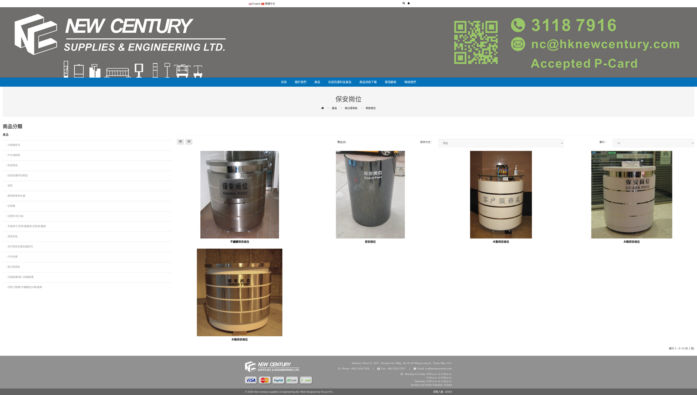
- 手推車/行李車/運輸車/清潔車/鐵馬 (25, 226)
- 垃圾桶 (9, 205)
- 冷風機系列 (12, 144)
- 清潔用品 (11, 236)
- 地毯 (8, 185)
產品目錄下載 (368, 82)
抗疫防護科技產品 (339, 82)
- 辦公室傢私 (12, 266)
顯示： (603, 142)
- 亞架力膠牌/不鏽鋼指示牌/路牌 (23, 287)
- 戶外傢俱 (11, 256)
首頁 (284, 82)
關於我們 (300, 82)
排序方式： (426, 142)
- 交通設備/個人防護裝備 (19, 276)
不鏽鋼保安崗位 (239, 241)
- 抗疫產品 (11, 165)
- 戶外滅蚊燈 (12, 155)
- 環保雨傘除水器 (14, 195)
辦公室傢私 (351, 108)
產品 (317, 82)
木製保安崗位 (501, 241)
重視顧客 (390, 82)
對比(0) (341, 142)
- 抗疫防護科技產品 (16, 175)
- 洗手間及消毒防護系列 (18, 246)
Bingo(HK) (327, 391)
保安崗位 (371, 108)
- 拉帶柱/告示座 (13, 216)
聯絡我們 (410, 82)
